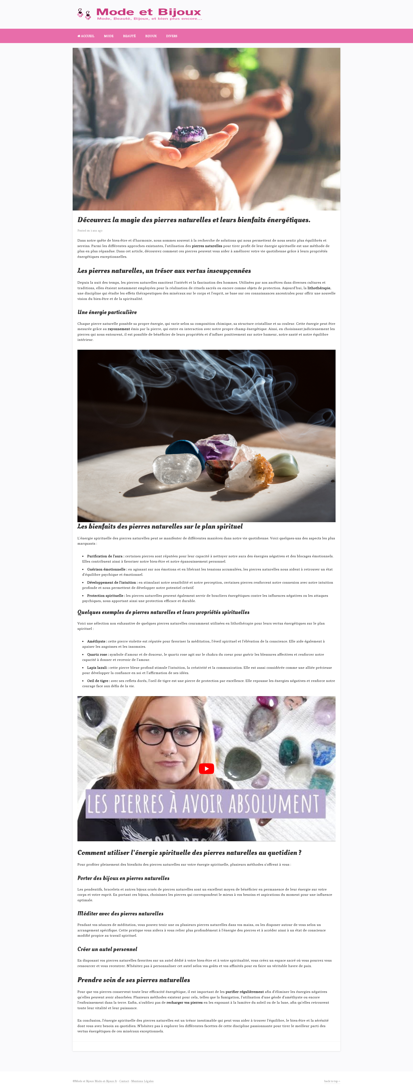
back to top (331, 1081)
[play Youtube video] (206, 768)
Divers (171, 36)
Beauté (129, 36)
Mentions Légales (142, 1081)
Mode (109, 36)
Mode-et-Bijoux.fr (106, 1081)
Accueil (87, 36)
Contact (124, 1081)
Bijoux (151, 36)
